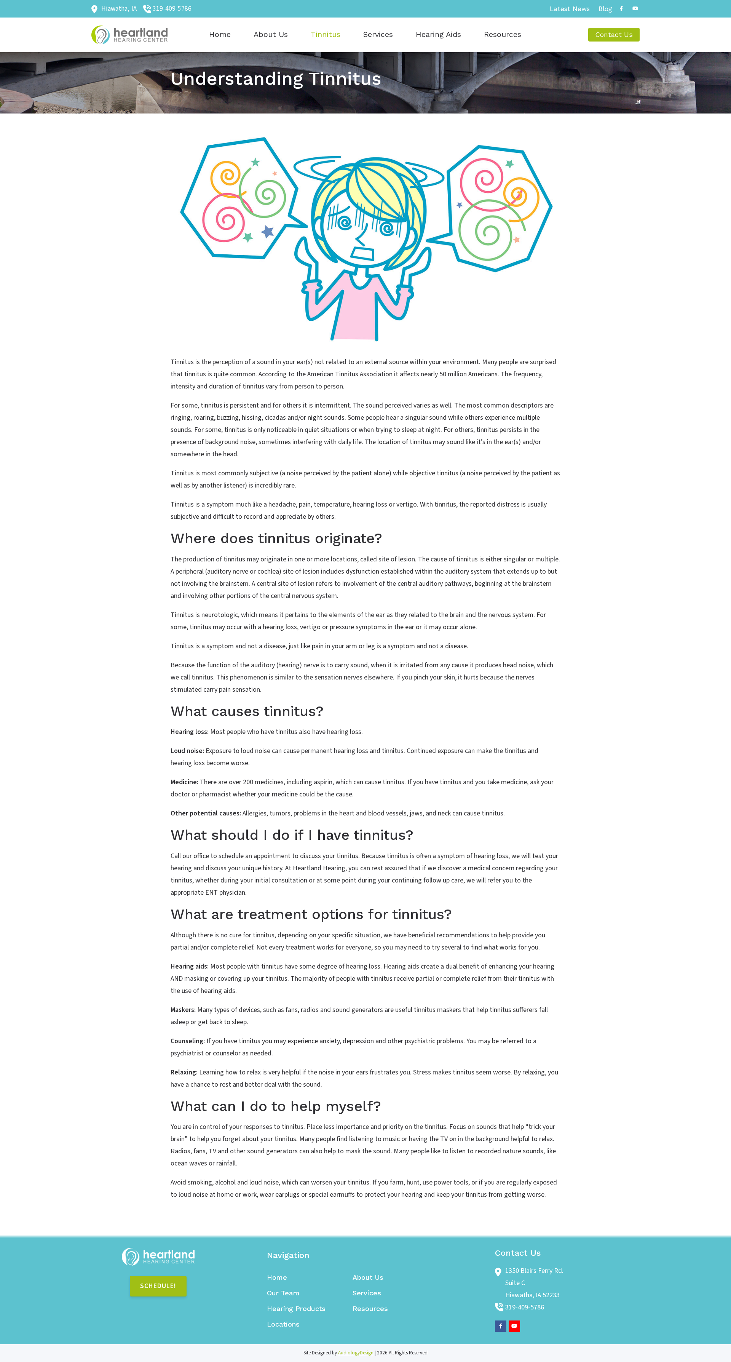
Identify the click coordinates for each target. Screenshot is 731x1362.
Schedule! (158, 1286)
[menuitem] (570, 9)
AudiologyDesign (355, 1352)
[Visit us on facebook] (621, 8)
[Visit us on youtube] (635, 8)
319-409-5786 (172, 8)
